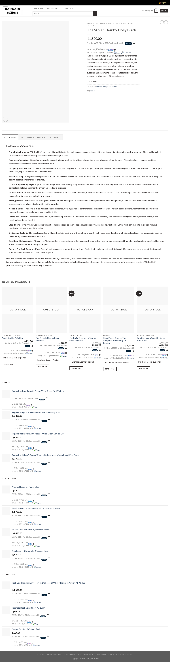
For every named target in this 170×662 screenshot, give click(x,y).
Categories (52, 8)
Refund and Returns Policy (82, 654)
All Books (39, 8)
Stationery (69, 8)
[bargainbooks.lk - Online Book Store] (15, 10)
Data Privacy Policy (105, 654)
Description (10, 137)
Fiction (92, 91)
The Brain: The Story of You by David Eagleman (82, 339)
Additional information (33, 137)
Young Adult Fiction (109, 86)
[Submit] (95, 13)
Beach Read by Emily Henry (13, 338)
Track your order (124, 654)
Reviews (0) (55, 137)
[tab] (10, 137)
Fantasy (99, 86)
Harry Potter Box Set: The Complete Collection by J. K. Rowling (115, 340)
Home (89, 23)
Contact (41, 654)
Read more (8, 364)
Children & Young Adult (106, 23)
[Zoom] (5, 119)
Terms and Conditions (57, 654)
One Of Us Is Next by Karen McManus (47, 339)
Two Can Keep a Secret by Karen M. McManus (151, 339)
